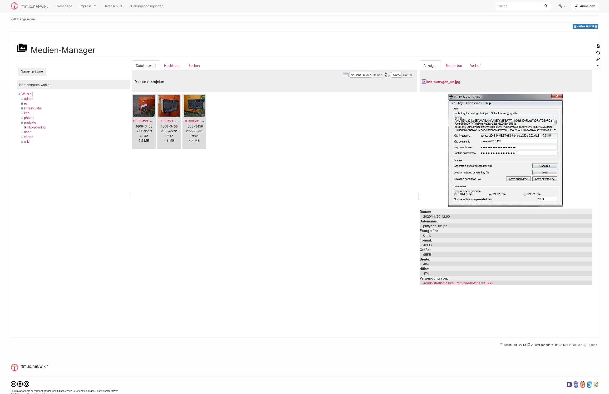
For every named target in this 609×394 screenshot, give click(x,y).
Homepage (64, 6)
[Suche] (546, 6)
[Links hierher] (598, 59)
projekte (30, 122)
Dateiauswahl (146, 65)
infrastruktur (33, 108)
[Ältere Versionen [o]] (598, 52)
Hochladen (172, 65)
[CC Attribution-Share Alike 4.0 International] (20, 383)
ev (26, 103)
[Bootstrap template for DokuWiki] (569, 384)
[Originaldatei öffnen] (505, 150)
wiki (26, 141)
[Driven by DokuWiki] (596, 384)
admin (28, 98)
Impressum (87, 6)
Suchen (194, 65)
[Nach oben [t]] (598, 65)
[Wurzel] (27, 93)
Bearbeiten (454, 65)
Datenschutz (112, 6)
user (27, 131)
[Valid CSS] (589, 384)
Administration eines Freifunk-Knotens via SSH (458, 283)
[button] (562, 6)
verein (28, 136)
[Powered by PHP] (576, 384)
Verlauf (475, 65)
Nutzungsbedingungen (146, 6)
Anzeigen (430, 65)
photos (29, 117)
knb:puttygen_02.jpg (443, 81)
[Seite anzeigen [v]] (598, 46)
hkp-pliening (36, 127)
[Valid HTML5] (582, 384)
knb (26, 112)
